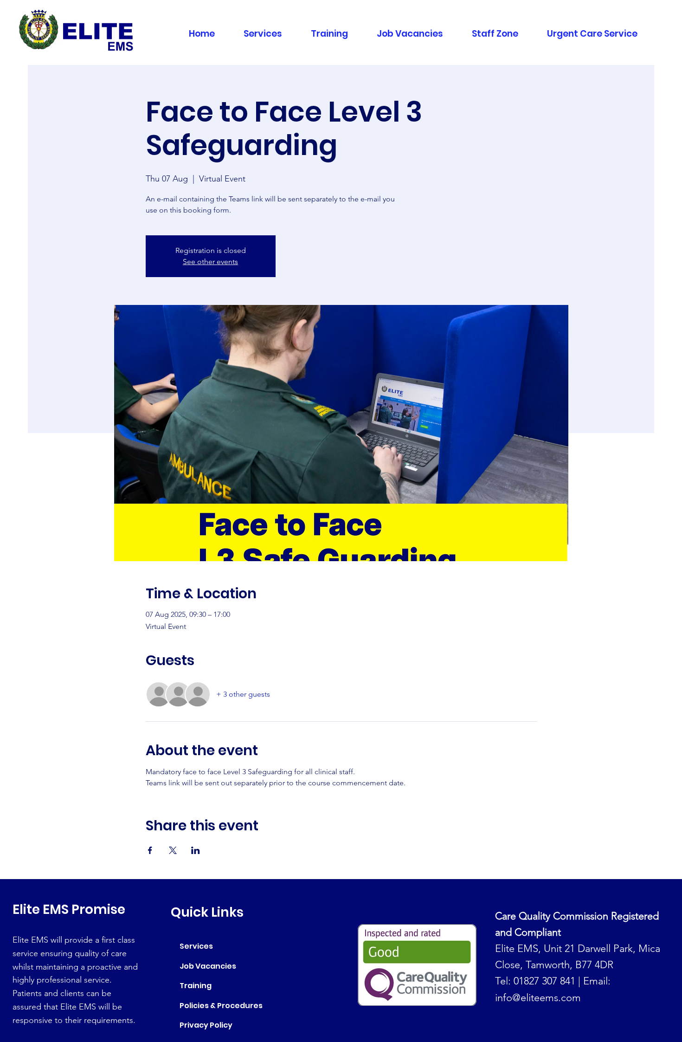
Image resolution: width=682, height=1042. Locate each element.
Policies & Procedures (221, 1005)
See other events (210, 261)
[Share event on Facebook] (150, 850)
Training (196, 985)
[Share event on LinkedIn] (195, 850)
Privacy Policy (206, 1025)
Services (196, 946)
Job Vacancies (208, 966)
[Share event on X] (172, 850)
